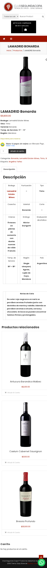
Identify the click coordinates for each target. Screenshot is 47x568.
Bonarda (14, 158)
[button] (41, 562)
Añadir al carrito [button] (13, 393)
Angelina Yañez (15, 161)
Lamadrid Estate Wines (29, 158)
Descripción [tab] (9, 169)
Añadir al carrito (17, 151)
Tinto (42, 158)
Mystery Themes (34, 563)
